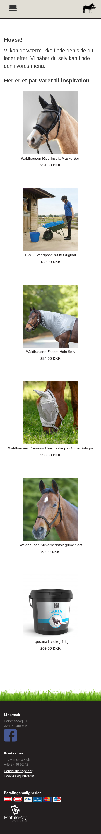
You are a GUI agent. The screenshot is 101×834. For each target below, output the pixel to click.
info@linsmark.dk (17, 759)
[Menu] (13, 7)
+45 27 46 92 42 (16, 764)
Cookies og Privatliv (19, 776)
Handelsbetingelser (18, 771)
